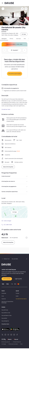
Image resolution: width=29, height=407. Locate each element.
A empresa (4, 293)
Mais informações (8, 167)
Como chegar (7, 220)
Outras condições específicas (10, 191)
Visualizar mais (6, 109)
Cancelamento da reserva (21, 298)
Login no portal (18, 278)
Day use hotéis (15, 258)
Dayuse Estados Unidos (6, 315)
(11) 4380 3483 (8, 224)
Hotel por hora (7, 258)
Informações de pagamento (9, 186)
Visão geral (4, 38)
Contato (17, 293)
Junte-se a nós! (6, 278)
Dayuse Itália (4, 318)
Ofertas (11, 38)
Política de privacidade (13, 344)
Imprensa (4, 298)
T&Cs (21, 344)
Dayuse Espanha (5, 321)
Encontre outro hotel (15, 73)
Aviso (3, 296)
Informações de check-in (8, 181)
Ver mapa (24, 34)
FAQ (25, 38)
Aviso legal (4, 344)
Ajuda (17, 296)
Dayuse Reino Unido (6, 312)
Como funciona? (6, 176)
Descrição (18, 38)
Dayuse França (5, 310)
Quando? (15, 50)
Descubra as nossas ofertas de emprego (7, 302)
